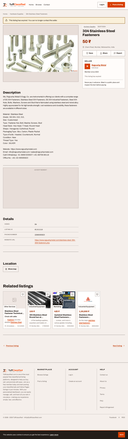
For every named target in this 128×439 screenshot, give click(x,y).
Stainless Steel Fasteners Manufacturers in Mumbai (87, 318)
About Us (103, 381)
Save (91, 53)
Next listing (117, 346)
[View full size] (40, 53)
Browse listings (42, 375)
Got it (121, 434)
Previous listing (12, 346)
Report (119, 53)
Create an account (75, 381)
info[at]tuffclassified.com (33, 417)
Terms (102, 394)
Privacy (102, 388)
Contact (47, 5)
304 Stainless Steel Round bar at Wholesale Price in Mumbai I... (38, 318)
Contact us (104, 375)
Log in (102, 5)
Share (105, 53)
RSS (123, 417)
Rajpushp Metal (99, 65)
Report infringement (107, 407)
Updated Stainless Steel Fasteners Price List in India (63, 317)
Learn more (54, 435)
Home (31, 5)
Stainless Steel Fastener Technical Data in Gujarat (13, 313)
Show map (12, 269)
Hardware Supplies (90, 26)
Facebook (112, 417)
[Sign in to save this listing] (23, 294)
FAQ (101, 401)
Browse (39, 5)
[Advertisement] (41, 189)
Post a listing (42, 381)
